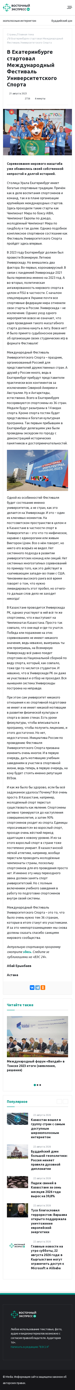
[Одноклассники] (43, 987)
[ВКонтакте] (32, 987)
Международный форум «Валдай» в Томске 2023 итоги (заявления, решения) (36, 1066)
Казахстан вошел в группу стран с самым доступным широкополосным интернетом (48, 1128)
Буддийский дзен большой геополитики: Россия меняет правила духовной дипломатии (49, 1160)
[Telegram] (37, 987)
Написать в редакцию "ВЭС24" (30, 1346)
